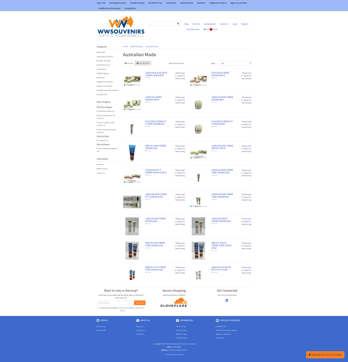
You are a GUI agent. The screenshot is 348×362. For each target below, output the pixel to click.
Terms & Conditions (127, 308)
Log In (235, 24)
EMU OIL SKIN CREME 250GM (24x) (155, 147)
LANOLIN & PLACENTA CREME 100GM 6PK (156, 74)
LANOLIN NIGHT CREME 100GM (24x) (221, 220)
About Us (196, 24)
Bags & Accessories (239, 3)
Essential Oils (130, 8)
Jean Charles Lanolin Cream (106, 123)
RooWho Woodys (137, 3)
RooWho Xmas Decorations (110, 8)
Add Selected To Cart (326, 355)
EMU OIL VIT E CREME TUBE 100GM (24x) (155, 268)
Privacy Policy (181, 330)
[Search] (178, 23)
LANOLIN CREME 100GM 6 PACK (153, 98)
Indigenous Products (218, 3)
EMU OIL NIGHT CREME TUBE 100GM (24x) (221, 245)
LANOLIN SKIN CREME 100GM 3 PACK (222, 147)
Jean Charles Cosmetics (107, 149)
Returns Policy (102, 168)
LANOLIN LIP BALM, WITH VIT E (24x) (221, 268)
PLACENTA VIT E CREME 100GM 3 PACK (156, 171)
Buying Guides (210, 24)
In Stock (103, 140)
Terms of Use (181, 326)
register (180, 75)
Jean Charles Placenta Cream (106, 131)
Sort (213, 63)
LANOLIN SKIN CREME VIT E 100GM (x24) (156, 195)
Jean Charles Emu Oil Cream (106, 116)
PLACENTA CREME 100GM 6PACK (220, 74)
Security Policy (181, 338)
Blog (187, 24)
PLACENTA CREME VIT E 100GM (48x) (222, 123)
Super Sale (101, 3)
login (183, 73)
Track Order (101, 330)
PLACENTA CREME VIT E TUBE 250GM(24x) (156, 123)
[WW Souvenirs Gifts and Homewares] (121, 26)
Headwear (201, 3)
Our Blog (139, 334)
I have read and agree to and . (122, 309)
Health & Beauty (186, 3)
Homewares (171, 3)
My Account (101, 326)
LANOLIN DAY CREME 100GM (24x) (155, 220)
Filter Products (104, 102)
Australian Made (107, 111)
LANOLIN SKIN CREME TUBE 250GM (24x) (222, 171)
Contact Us (224, 24)
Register (244, 24)
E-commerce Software (171, 354)
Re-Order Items (193, 29)
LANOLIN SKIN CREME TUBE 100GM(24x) (222, 195)
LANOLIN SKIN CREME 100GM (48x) (222, 98)
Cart (211, 29)
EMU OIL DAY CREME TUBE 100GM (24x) (155, 244)
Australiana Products (118, 3)
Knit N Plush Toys (155, 3)
